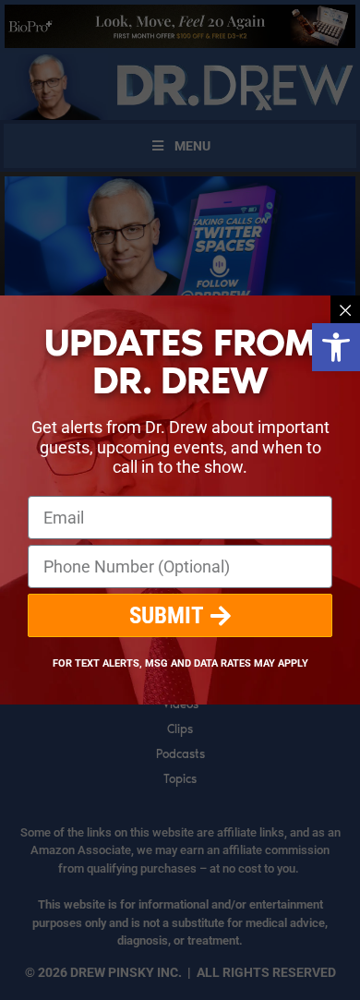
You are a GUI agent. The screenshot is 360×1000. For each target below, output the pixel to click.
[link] (336, 347)
